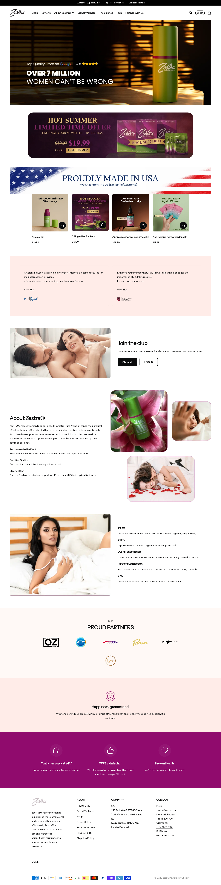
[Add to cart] (62, 225)
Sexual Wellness (86, 811)
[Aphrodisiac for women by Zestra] (130, 212)
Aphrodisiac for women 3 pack (169, 236)
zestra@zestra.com (166, 810)
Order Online (84, 821)
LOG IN (148, 361)
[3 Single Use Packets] (90, 212)
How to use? (83, 805)
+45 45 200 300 (164, 818)
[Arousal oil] (50, 212)
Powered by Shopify (179, 877)
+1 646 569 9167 (164, 827)
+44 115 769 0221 (165, 835)
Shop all (127, 361)
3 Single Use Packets (83, 236)
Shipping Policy (85, 838)
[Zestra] (17, 13)
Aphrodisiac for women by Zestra (130, 236)
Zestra (166, 877)
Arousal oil (37, 236)
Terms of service (86, 827)
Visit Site (29, 289)
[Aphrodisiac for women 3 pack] (171, 212)
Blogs (80, 816)
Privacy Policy (84, 832)
